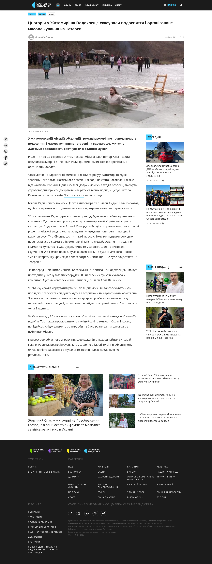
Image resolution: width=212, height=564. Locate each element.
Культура (107, 5)
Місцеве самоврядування (108, 486)
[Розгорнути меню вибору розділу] (58, 5)
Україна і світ (92, 5)
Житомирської (74, 195)
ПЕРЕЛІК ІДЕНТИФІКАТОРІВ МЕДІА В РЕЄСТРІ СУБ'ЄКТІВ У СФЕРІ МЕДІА (44, 549)
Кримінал (133, 466)
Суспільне (107, 529)
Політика (73, 492)
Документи (35, 536)
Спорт (118, 5)
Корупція (103, 466)
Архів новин (35, 516)
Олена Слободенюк (45, 37)
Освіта (102, 471)
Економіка (74, 471)
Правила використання (42, 526)
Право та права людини (77, 486)
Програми (34, 541)
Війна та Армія (106, 497)
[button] (5, 139)
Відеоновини (135, 497)
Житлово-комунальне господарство (140, 478)
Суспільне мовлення (40, 521)
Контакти (34, 511)
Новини (67, 5)
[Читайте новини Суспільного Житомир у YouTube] (87, 513)
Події (51, 14)
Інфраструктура (166, 476)
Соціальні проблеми (169, 492)
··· (154, 5)
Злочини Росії (136, 492)
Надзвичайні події (168, 471)
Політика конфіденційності (45, 531)
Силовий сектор (137, 484)
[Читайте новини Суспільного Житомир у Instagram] (79, 513)
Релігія (102, 492)
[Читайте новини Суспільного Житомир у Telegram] (103, 513)
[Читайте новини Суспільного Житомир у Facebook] (71, 513)
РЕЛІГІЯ (42, 14)
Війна (78, 5)
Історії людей (165, 484)
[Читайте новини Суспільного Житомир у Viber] (95, 513)
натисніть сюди (108, 532)
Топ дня (161, 497)
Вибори (131, 471)
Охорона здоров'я (109, 476)
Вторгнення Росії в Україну (44, 471)
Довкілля (73, 476)
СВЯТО (32, 14)
